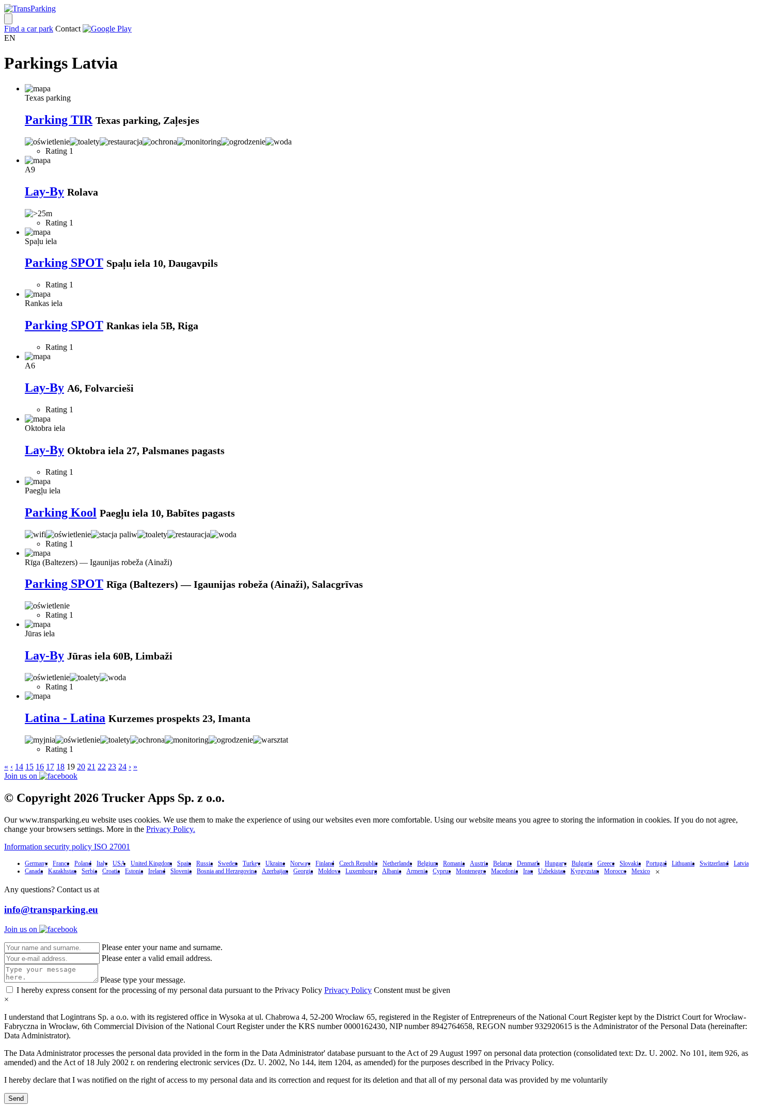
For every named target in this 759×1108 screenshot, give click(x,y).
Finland (324, 863)
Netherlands (397, 863)
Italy (102, 863)
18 (60, 766)
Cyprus (442, 871)
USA (119, 863)
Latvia (741, 863)
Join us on (21, 776)
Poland (82, 863)
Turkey (251, 863)
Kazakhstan (62, 871)
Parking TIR (58, 119)
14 (19, 766)
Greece (605, 863)
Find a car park (28, 28)
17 (50, 766)
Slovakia (630, 863)
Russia (204, 863)
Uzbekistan (551, 871)
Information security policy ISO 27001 (67, 846)
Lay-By (44, 191)
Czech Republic (358, 863)
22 (102, 766)
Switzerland (714, 863)
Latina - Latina (65, 718)
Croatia (111, 871)
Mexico (640, 871)
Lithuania (683, 863)
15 (29, 766)
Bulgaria (582, 863)
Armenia (417, 871)
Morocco (615, 871)
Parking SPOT (64, 262)
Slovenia (181, 871)
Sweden (228, 863)
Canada (34, 871)
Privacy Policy (348, 990)
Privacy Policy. (170, 829)
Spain (184, 863)
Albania (391, 871)
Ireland (156, 871)
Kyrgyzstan (585, 871)
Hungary (555, 863)
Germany (36, 863)
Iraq (528, 871)
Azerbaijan (275, 871)
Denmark (528, 863)
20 (81, 766)
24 (122, 766)
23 (112, 766)
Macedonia (504, 871)
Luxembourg (361, 871)
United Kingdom (151, 863)
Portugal (656, 863)
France (61, 863)
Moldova (329, 871)
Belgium (427, 863)
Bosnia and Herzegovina (227, 871)
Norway (300, 863)
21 (91, 766)
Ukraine (275, 863)
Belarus (502, 863)
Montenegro (471, 871)
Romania (454, 863)
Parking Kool (61, 512)
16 (40, 766)
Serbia (89, 871)
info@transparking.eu (51, 909)
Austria (479, 863)
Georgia (303, 871)
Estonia (134, 871)
